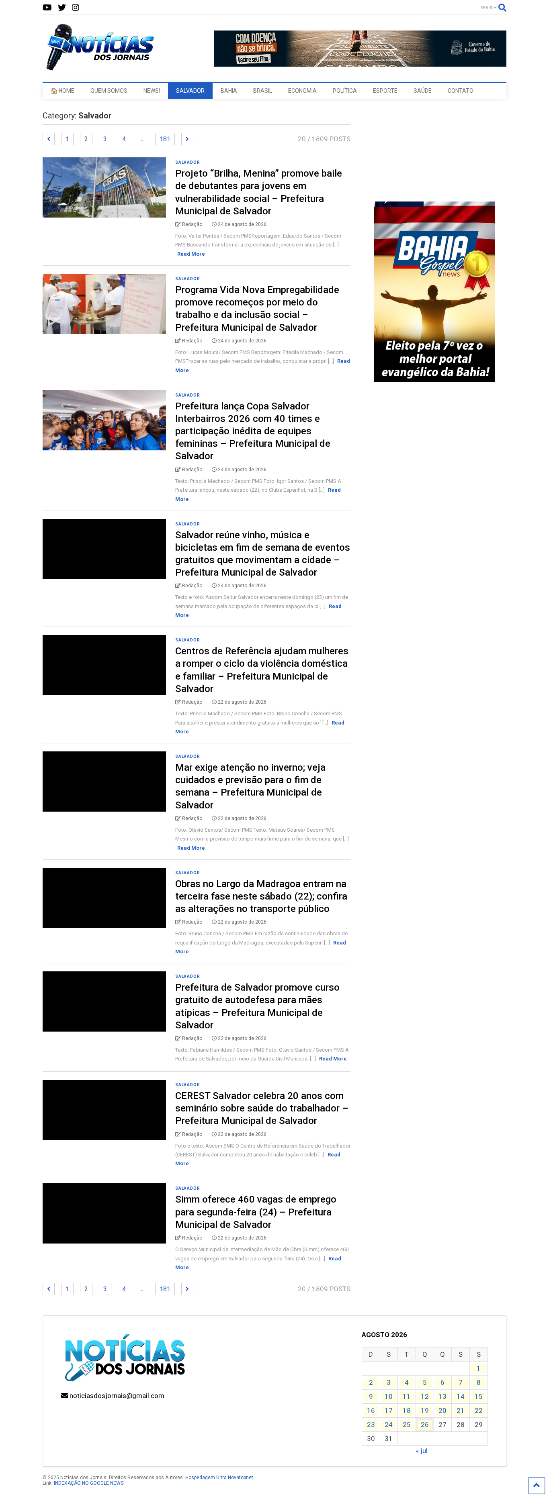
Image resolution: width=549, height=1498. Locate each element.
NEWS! (151, 91)
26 (425, 1425)
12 (425, 1396)
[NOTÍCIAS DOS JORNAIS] (99, 68)
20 (442, 1410)
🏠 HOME (62, 91)
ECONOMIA (302, 91)
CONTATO (460, 91)
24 (389, 1425)
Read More (191, 254)
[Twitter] (62, 8)
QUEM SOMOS (108, 91)
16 (371, 1410)
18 (407, 1410)
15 (479, 1396)
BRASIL (262, 91)
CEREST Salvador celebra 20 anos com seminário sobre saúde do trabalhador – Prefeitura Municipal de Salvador (261, 1108)
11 (407, 1396)
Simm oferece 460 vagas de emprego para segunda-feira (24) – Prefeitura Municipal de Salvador (255, 1212)
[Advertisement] (434, 512)
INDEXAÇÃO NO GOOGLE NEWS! (89, 1483)
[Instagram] (75, 8)
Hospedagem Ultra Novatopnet (219, 1477)
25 (407, 1425)
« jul (422, 1451)
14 (461, 1396)
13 (442, 1396)
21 (461, 1410)
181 (165, 139)
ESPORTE (385, 91)
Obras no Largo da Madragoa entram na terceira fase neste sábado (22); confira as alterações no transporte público (261, 896)
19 (425, 1410)
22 (479, 1410)
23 (371, 1425)
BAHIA (229, 91)
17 (389, 1410)
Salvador (187, 162)
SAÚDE (423, 91)
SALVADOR (190, 91)
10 (389, 1396)
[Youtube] (47, 8)
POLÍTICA (345, 91)
